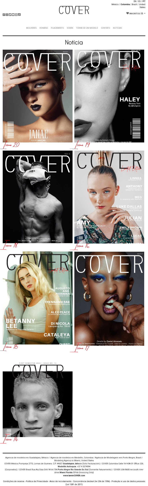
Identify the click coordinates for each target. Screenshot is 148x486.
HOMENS (44, 28)
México (115, 4)
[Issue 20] (38, 99)
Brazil (134, 4)
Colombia (125, 4)
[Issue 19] (109, 99)
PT (144, 1)
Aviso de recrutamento (60, 481)
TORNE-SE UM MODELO (87, 28)
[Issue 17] (109, 302)
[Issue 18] (38, 200)
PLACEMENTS (57, 28)
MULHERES (31, 28)
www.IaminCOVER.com (74, 475)
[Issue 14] (38, 398)
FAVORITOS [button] (136, 13)
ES (139, 1)
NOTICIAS (117, 28)
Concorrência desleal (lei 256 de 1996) (91, 481)
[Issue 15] (38, 301)
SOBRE (70, 28)
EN (135, 1)
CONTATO (105, 28)
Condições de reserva (13, 481)
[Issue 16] (109, 200)
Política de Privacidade (37, 481)
